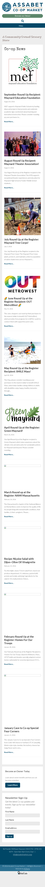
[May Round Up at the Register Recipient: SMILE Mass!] (22, 350)
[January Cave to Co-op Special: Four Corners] (22, 699)
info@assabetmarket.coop (22, 854)
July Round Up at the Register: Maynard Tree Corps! (21, 241)
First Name (9, 811)
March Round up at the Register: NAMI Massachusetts (22, 494)
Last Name (9, 820)
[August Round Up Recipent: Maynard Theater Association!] (22, 144)
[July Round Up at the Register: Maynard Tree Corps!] (22, 216)
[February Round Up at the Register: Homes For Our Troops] (22, 612)
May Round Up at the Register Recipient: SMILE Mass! (21, 370)
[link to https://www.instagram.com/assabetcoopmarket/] (25, 861)
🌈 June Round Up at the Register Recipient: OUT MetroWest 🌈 (18, 301)
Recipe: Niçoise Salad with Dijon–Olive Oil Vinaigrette (19, 560)
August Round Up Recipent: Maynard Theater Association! (21, 162)
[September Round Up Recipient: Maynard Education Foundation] (22, 71)
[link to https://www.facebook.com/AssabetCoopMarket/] (20, 861)
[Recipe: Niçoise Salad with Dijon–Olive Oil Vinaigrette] (22, 540)
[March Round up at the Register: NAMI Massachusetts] (22, 476)
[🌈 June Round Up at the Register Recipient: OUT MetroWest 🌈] (22, 284)
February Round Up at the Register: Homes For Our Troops (19, 640)
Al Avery (27, 869)
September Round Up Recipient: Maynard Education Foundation (22, 96)
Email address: (11, 828)
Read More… (9, 121)
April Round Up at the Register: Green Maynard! (22, 429)
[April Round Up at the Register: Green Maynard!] (22, 414)
